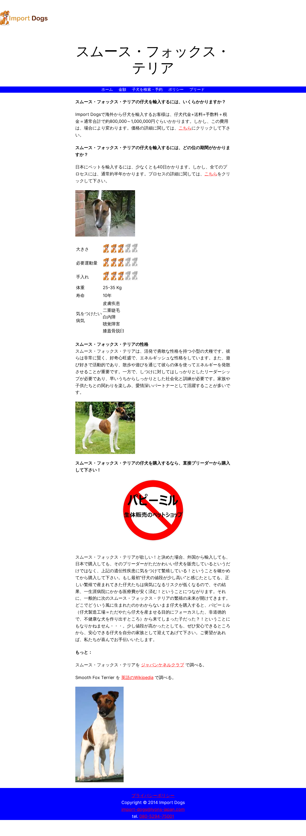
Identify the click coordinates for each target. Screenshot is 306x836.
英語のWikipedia (137, 677)
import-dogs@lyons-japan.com (153, 809)
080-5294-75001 (156, 816)
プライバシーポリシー (153, 795)
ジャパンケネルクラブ (162, 664)
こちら (185, 127)
